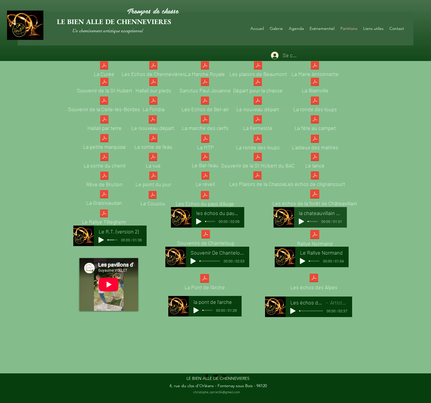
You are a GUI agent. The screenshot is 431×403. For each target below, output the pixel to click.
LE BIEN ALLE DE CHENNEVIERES (114, 21)
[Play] (101, 240)
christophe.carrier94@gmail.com (216, 392)
